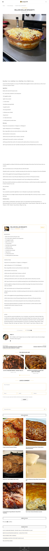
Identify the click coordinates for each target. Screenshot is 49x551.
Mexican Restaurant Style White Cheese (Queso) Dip (35, 480)
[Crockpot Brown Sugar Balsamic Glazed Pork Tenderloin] (13, 496)
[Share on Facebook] (27, 330)
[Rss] (29, 548)
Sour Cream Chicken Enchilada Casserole (34, 511)
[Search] (46, 2)
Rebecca (12, 334)
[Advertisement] (24, 71)
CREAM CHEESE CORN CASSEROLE (9, 535)
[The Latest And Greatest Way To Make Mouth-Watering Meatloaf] (36, 432)
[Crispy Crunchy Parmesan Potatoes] (13, 432)
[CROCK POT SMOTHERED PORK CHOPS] (13, 464)
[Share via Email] (31, 330)
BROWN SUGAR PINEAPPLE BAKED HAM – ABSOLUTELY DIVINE (15, 533)
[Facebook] (20, 548)
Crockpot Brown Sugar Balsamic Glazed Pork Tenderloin (12, 512)
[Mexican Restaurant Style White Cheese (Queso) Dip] (36, 464)
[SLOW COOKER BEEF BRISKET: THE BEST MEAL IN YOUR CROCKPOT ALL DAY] (13, 362)
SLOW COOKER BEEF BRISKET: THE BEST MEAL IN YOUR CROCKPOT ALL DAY (18, 530)
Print (43, 227)
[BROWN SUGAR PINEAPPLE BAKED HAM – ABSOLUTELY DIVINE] (35, 362)
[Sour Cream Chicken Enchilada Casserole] (36, 496)
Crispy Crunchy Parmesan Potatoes (10, 447)
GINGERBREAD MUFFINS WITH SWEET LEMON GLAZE (13, 538)
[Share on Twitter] (28, 330)
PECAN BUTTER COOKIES (8, 540)
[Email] (24, 548)
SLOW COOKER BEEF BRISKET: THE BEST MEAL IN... (13, 370)
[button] (4, 365)
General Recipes (10, 5)
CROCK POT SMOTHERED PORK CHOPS (11, 479)
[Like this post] (26, 330)
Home (4, 5)
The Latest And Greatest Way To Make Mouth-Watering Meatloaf (35, 448)
